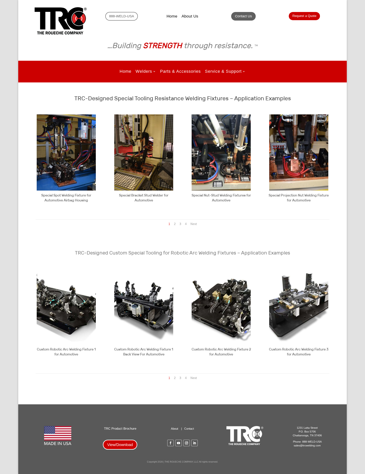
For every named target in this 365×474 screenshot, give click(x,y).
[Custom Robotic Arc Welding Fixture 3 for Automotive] (298, 343)
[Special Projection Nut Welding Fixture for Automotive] (298, 189)
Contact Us (243, 16)
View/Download (120, 445)
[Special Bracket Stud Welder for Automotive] (143, 189)
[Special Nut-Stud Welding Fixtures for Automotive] (221, 189)
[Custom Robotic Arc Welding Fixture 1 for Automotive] (66, 343)
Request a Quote (304, 16)
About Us (190, 16)
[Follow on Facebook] (170, 443)
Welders (144, 72)
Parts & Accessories (180, 72)
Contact (189, 428)
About (174, 428)
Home (172, 16)
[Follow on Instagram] (186, 443)
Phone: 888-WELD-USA (307, 441)
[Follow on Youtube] (178, 443)
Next (193, 224)
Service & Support (223, 72)
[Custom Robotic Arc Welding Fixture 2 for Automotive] (221, 343)
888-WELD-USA (121, 16)
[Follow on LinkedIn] (194, 443)
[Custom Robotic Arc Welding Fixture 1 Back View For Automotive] (143, 343)
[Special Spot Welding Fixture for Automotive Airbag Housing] (66, 189)
